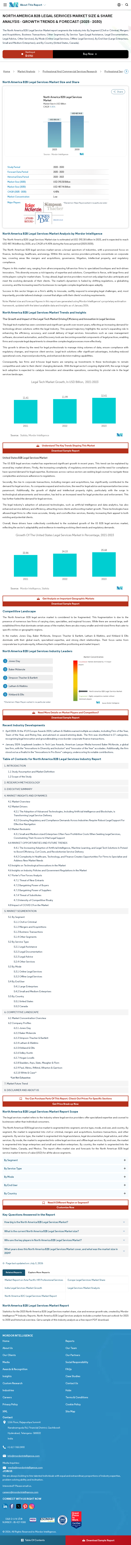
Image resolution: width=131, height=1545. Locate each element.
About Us (8, 1348)
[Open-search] (127, 5)
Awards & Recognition (15, 1369)
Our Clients (9, 1355)
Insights (7, 1376)
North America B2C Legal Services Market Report (31, 1295)
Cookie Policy (73, 1404)
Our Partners (73, 1355)
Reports (70, 1341)
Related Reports (14, 1272)
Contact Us (72, 1383)
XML (5, 1411)
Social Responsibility (77, 1362)
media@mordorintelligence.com (25, 1467)
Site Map (70, 1411)
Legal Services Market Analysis (84, 1287)
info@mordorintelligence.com (24, 1455)
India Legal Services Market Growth (23, 1287)
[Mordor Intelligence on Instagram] (32, 1507)
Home (6, 1341)
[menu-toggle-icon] (5, 5)
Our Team (71, 1348)
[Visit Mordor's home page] (14, 5)
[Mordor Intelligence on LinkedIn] (5, 1507)
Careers (7, 1397)
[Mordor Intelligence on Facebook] (12, 1507)
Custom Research (13, 1383)
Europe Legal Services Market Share (86, 1279)
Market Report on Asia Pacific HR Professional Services (34, 1279)
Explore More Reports (39, 1272)
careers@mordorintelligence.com (20, 1492)
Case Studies (73, 1376)
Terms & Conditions (77, 1397)
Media (6, 1362)
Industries (8, 1390)
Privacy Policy (10, 1404)
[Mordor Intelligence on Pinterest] (25, 1507)
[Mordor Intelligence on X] (18, 1507)
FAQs (69, 1369)
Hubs (68, 1390)
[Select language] (119, 5)
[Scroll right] (126, 71)
